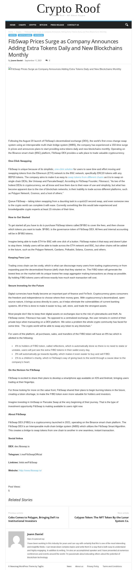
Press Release (57, 25)
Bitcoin (43, 25)
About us (79, 566)
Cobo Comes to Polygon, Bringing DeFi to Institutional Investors (33, 519)
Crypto (32, 25)
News (69, 566)
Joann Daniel (17, 60)
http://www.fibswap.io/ (30, 470)
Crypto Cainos (25, 35)
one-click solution (64, 169)
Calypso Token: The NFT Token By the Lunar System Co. (102, 519)
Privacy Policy (93, 566)
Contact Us (73, 25)
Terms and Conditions (112, 566)
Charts (22, 25)
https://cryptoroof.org (35, 539)
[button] (126, 25)
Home (12, 25)
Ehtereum (39, 35)
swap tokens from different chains (86, 177)
